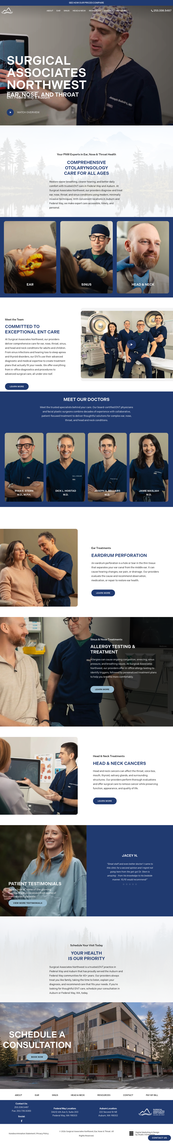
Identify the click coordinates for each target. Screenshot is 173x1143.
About (18, 1095)
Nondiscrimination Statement (22, 1133)
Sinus (55, 1095)
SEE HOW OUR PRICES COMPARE (86, 2)
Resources (103, 1095)
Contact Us (159, 1138)
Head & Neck (78, 1095)
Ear (37, 1095)
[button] (17, 386)
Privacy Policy (42, 1133)
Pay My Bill (152, 1095)
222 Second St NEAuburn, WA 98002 (108, 1112)
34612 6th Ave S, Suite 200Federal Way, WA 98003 (64, 1112)
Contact (128, 1095)
